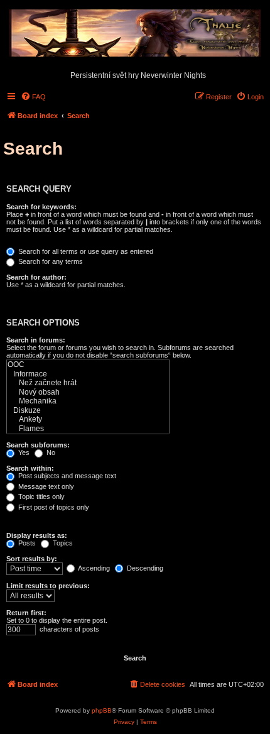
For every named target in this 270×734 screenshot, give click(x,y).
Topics (62, 543)
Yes (23, 452)
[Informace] (88, 374)
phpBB (102, 710)
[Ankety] (88, 419)
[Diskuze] (88, 410)
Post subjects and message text (66, 475)
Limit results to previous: (48, 585)
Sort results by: (31, 558)
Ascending (93, 568)
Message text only (45, 486)
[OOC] (88, 365)
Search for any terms (49, 261)
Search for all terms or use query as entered (84, 251)
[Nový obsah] (88, 392)
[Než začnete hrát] (88, 383)
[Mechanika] (88, 401)
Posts (26, 543)
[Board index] (135, 34)
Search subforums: (38, 445)
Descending (144, 568)
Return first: (26, 612)
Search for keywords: (41, 207)
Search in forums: (35, 340)
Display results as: (36, 535)
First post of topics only (52, 507)
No (50, 452)
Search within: (30, 468)
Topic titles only (40, 496)
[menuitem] (33, 96)
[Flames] (88, 429)
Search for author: (36, 277)
